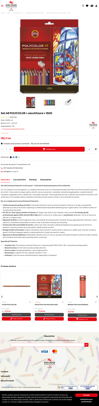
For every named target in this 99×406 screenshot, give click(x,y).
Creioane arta (17, 13)
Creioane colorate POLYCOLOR (34, 13)
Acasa (2, 13)
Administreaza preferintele (86, 400)
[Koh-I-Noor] (11, 6)
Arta (9, 13)
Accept (86, 395)
